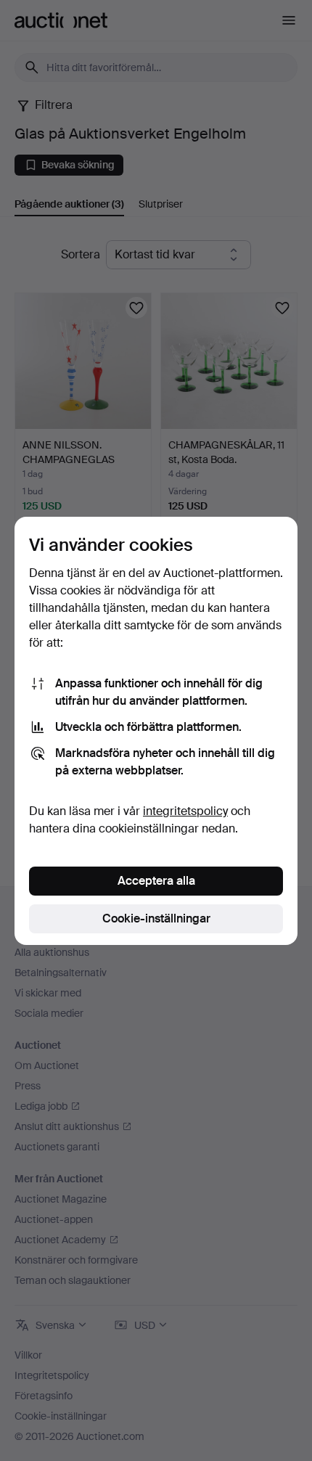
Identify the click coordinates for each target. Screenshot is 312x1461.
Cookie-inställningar (156, 918)
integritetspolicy (185, 811)
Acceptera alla (156, 880)
